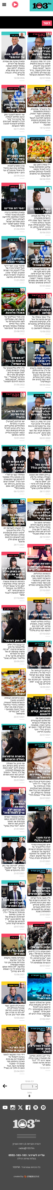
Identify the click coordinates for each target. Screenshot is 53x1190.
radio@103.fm (26, 1148)
